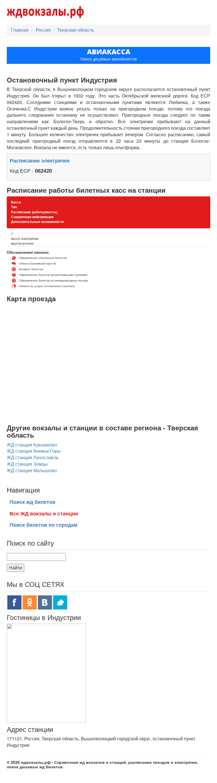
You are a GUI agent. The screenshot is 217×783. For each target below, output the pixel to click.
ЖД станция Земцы (27, 464)
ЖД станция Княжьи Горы (34, 451)
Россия (44, 30)
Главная (20, 30)
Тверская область (75, 30)
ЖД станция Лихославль (32, 457)
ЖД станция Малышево (32, 470)
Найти (15, 567)
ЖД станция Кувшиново (32, 444)
